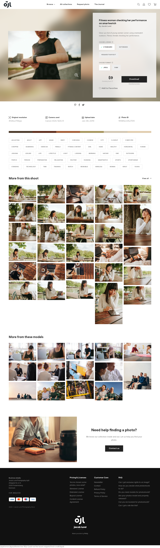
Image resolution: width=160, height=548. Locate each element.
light (65, 153)
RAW (116, 67)
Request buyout (109, 55)
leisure (28, 153)
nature (105, 153)
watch (70, 167)
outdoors (130, 153)
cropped (15, 147)
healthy (113, 147)
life (39, 153)
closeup (114, 140)
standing (15, 167)
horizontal (128, 147)
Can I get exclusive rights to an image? (134, 482)
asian (51, 140)
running (87, 160)
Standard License (77, 489)
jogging (15, 153)
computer (129, 140)
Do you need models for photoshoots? (134, 492)
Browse (50, 4)
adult (29, 140)
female (57, 147)
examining (30, 147)
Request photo (83, 4)
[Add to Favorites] (35, 186)
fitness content (74, 147)
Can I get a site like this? (128, 505)
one (117, 153)
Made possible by (80, 533)
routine (73, 160)
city (102, 140)
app (40, 140)
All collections (66, 4)
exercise (44, 147)
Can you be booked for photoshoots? (133, 502)
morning (92, 153)
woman (112, 167)
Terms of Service (101, 496)
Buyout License (76, 495)
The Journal (99, 4)
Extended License (77, 492)
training (57, 167)
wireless (98, 167)
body (63, 140)
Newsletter (98, 482)
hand (101, 147)
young (137, 167)
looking (78, 153)
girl (90, 147)
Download (134, 79)
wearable (84, 167)
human (143, 147)
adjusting (16, 140)
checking (76, 140)
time (44, 167)
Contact (97, 486)
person (27, 160)
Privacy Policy (99, 493)
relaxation (58, 160)
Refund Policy (99, 489)
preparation (42, 160)
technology (31, 167)
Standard (107, 47)
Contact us (114, 449)
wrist (125, 167)
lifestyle (52, 153)
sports (118, 160)
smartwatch (103, 160)
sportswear (133, 160)
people (14, 160)
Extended (123, 47)
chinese (90, 140)
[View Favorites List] (149, 4)
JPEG (105, 67)
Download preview (134, 84)
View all (145, 179)
